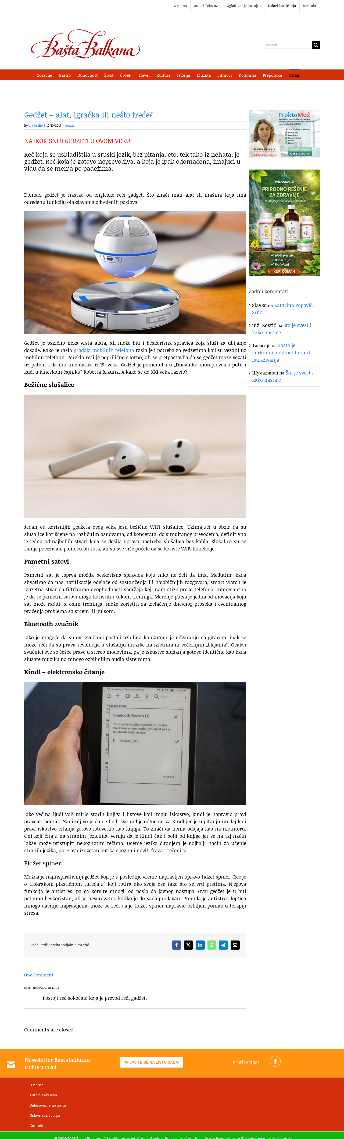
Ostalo (70, 125)
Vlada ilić (35, 125)
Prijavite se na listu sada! (151, 1062)
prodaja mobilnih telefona (104, 350)
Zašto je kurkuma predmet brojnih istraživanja (282, 352)
